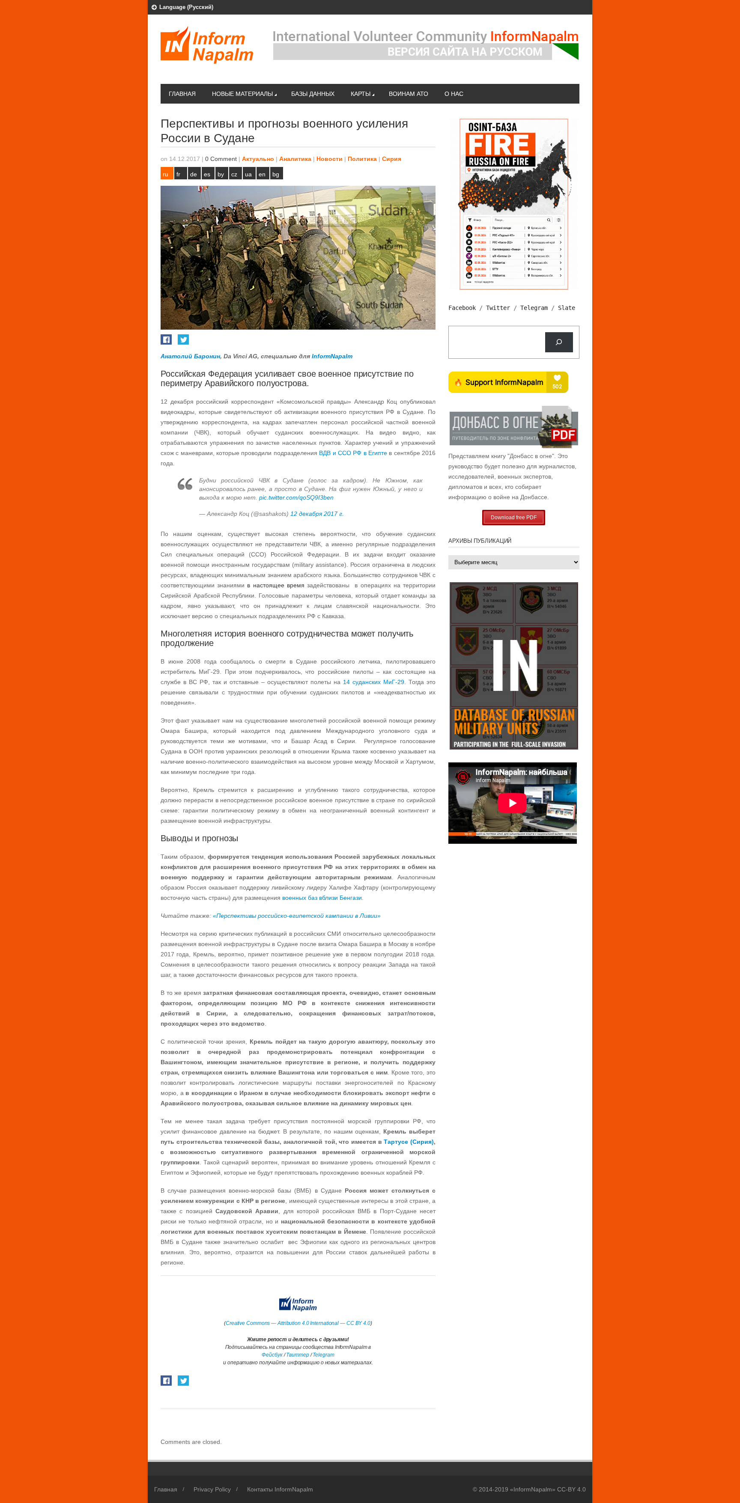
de (193, 174)
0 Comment (221, 158)
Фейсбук (272, 1355)
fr (178, 174)
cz (234, 174)
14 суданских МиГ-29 (373, 682)
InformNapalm (332, 356)
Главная (182, 93)
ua (248, 174)
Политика (362, 158)
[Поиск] (559, 342)
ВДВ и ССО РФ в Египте (353, 452)
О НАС (454, 93)
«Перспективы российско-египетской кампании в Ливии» (297, 915)
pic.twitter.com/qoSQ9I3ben (296, 497)
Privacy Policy (212, 1489)
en (262, 174)
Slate (566, 307)
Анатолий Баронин (190, 356)
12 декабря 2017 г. (317, 513)
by (221, 174)
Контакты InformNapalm (280, 1489)
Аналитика (295, 158)
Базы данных (312, 93)
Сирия (391, 158)
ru (165, 174)
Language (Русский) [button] (186, 7)
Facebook (462, 307)
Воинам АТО (408, 93)
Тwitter (498, 307)
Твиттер (297, 1355)
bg (275, 174)
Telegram (323, 1355)
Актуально (258, 158)
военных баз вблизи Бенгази (322, 897)
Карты (360, 93)
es (207, 174)
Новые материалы (242, 93)
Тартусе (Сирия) (409, 1141)
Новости (329, 158)
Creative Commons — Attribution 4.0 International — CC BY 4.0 (298, 1323)
